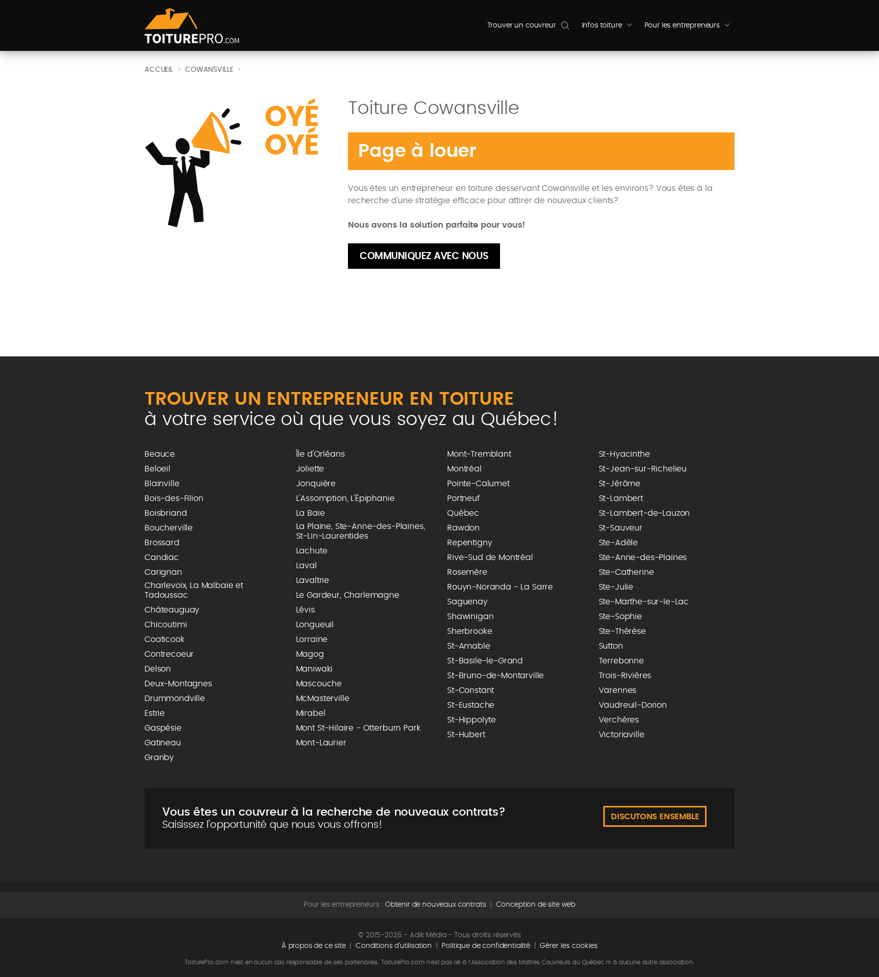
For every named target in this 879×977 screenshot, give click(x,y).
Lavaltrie (313, 580)
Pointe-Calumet (478, 484)
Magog (310, 654)
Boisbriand (165, 513)
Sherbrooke (469, 631)
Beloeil (157, 469)
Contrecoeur (169, 654)
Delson (157, 669)
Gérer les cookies (569, 946)
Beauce (159, 454)
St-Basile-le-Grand (485, 661)
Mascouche (319, 684)
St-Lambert (621, 498)
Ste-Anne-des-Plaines (643, 557)
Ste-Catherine (626, 572)
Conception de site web (535, 904)
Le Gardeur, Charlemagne (347, 595)
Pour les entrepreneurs (689, 28)
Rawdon (463, 528)
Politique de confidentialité (486, 946)
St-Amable (468, 646)
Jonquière (316, 484)
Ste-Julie (616, 587)
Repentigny (469, 543)
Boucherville (168, 528)
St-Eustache (470, 705)
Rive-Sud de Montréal (490, 557)
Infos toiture (609, 28)
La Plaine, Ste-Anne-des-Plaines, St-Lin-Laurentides (360, 531)
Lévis (305, 610)
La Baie (310, 513)
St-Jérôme (620, 484)
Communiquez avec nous (424, 256)
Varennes (618, 690)
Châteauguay (171, 610)
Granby (159, 757)
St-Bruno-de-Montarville (495, 676)
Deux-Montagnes (178, 684)
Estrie (154, 713)
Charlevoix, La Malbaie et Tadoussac (193, 590)
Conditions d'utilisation (394, 946)
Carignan (163, 572)
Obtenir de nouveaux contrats (435, 904)
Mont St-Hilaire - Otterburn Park (358, 728)
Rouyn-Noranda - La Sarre (500, 587)
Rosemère (467, 572)
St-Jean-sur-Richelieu (643, 469)
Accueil (158, 69)
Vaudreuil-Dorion (633, 705)
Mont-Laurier (321, 743)
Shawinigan (470, 616)
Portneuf (463, 498)
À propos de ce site (313, 946)
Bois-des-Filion (173, 498)
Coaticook (164, 639)
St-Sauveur (620, 528)
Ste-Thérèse (622, 631)
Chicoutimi (165, 625)
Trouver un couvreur (521, 25)
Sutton (611, 646)
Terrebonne (621, 661)
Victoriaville (621, 735)
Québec (463, 513)
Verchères (619, 720)
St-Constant (470, 690)
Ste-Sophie (620, 616)
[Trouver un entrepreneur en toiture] (191, 25)
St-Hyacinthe (624, 454)
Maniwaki (314, 669)
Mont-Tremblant (479, 454)
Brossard (162, 543)
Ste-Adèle (618, 543)
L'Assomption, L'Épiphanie (345, 498)
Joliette (310, 469)
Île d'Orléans (320, 454)
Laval (306, 566)
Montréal (464, 469)
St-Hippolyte (471, 720)
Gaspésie (163, 728)
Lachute (312, 551)
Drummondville (174, 698)
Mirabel (311, 713)
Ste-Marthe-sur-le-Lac (644, 602)
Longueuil (315, 625)
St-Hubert (466, 735)
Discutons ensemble (655, 817)
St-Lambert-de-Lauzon (644, 513)
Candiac (161, 557)
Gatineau (162, 743)
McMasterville (322, 698)
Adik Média (427, 935)
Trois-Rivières (625, 676)
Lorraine (312, 639)
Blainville (161, 484)
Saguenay (467, 602)
